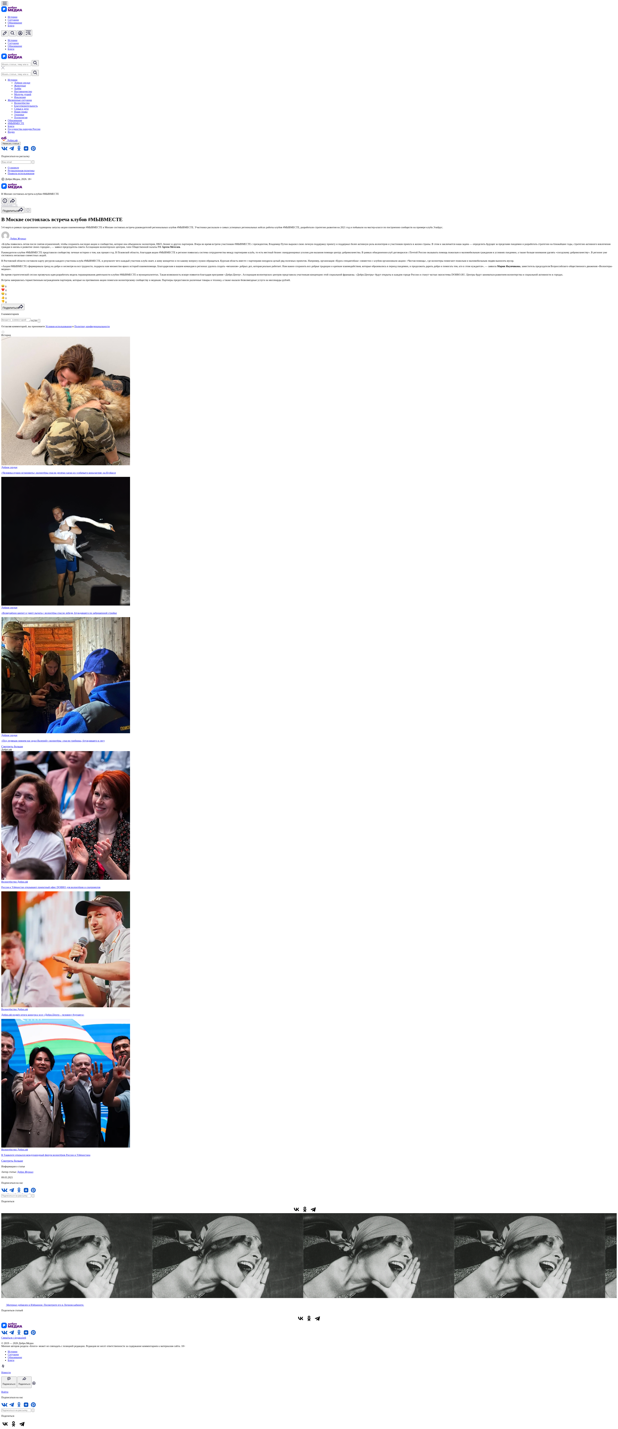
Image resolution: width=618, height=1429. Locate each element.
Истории (12, 17)
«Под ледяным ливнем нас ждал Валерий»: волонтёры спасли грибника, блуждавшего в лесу (53, 740)
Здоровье (19, 114)
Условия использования (59, 326)
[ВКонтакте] (296, 1209)
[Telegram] (313, 1209)
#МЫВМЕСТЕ (16, 123)
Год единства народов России (24, 129)
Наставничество (23, 91)
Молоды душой (22, 94)
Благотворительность (26, 106)
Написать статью (11, 143)
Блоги (11, 25)
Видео (11, 132)
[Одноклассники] (305, 1209)
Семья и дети (21, 108)
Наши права (21, 111)
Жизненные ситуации (20, 100)
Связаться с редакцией (13, 1337)
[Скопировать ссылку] (321, 1209)
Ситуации (13, 19)
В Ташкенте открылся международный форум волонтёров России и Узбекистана (45, 1155)
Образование (15, 22)
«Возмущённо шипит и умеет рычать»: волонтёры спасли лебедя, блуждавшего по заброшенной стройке (59, 613)
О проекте (13, 167)
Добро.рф (22, 881)
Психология (20, 117)
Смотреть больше (12, 746)
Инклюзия (20, 97)
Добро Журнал (25, 1172)
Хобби (17, 88)
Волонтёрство (22, 103)
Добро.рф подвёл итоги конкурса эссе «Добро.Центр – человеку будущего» (42, 1014)
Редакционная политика (21, 170)
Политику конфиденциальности (92, 326)
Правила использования (21, 173)
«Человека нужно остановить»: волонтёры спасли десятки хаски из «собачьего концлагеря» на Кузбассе (58, 472)
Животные (20, 85)
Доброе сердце (22, 82)
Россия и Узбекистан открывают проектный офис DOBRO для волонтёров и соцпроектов (50, 887)
